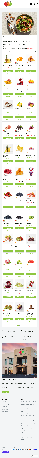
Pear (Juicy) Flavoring (19, 267)
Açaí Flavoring (17, 313)
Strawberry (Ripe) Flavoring (6, 201)
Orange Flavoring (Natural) (18, 179)
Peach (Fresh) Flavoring (30, 65)
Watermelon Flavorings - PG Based (31, 268)
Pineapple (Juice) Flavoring (6, 156)
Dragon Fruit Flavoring (30, 155)
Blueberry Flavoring (6, 223)
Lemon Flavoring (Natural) (18, 111)
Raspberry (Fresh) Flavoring (6, 179)
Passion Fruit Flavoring (30, 110)
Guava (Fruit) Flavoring (7, 245)
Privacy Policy (4, 406)
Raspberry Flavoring (6, 290)
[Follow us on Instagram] (2, 449)
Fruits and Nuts (7, 9)
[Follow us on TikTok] (4, 449)
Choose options (8, 71)
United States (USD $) (6, 445)
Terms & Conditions (5, 411)
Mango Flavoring (6, 88)
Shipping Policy (5, 409)
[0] (36, 4)
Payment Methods (5, 404)
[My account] (34, 4)
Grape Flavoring (29, 133)
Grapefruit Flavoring (30, 200)
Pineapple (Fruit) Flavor (7, 65)
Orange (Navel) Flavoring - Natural (19, 66)
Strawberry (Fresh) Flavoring (29, 291)
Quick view (8, 73)
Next (34, 325)
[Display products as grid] (33, 51)
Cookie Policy (4, 403)
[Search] (31, 4)
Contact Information (6, 412)
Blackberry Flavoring (18, 223)
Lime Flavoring (29, 223)
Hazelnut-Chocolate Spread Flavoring (30, 314)
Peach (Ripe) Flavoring (7, 133)
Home (3, 9)
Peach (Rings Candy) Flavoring (30, 89)
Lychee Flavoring (6, 267)
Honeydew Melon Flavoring (18, 291)
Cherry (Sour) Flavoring (30, 245)
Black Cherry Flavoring (19, 133)
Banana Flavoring (18, 155)
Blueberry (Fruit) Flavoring (18, 201)
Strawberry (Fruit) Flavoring (18, 89)
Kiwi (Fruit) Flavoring (7, 313)
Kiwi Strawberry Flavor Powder (19, 246)
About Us (5, 392)
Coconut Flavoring (6, 110)
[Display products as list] (35, 51)
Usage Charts (30, 48)
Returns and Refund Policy (7, 407)
